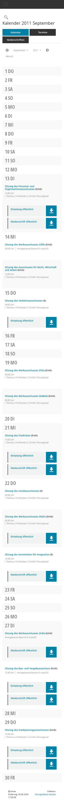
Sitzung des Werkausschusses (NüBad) (26, 396)
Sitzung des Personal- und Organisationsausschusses (20, 188)
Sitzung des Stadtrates (17, 435)
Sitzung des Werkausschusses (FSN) (24, 370)
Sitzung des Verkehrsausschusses (24, 300)
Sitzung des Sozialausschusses (22, 490)
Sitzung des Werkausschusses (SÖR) (25, 244)
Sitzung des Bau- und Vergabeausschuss (27, 668)
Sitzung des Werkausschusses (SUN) (25, 633)
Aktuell (9, 56)
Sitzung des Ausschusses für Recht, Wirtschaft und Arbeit (31, 269)
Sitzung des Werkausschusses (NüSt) (25, 516)
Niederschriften (15, 39)
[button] (51, 210)
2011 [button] (36, 50)
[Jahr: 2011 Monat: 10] (47, 50)
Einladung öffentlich (22, 209)
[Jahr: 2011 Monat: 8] (7, 50)
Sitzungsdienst (45, 794)
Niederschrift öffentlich (24, 221)
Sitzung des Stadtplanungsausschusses (27, 730)
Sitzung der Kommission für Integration (27, 554)
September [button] (19, 50)
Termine (42, 32)
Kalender (16, 32)
